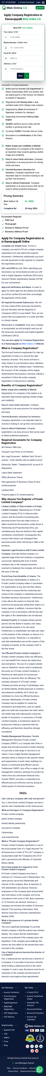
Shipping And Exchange (29, 1071)
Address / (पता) (10, 64)
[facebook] (32, 1046)
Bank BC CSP (9, 1030)
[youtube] (36, 1051)
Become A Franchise (35, 1013)
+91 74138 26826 (9, 2)
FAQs (9, 1068)
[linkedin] (41, 1046)
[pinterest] (32, 1051)
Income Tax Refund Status (35, 997)
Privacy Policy (13, 1071)
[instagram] (27, 1046)
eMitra (6, 1038)
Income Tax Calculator (31, 1018)
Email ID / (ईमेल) (10, 53)
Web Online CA (29, 344)
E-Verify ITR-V (32, 992)
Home (41, 8)
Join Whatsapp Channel (24, 1063)
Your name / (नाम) (11, 32)
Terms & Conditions (20, 1068)
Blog (6, 1045)
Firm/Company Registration (10, 997)
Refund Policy (34, 1068)
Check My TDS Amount (33, 1004)
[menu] (43, 2)
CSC (6, 1034)
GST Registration (11, 1013)
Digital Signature (10, 1003)
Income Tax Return (11, 992)
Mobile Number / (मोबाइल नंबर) (16, 43)
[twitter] (36, 1046)
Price (6, 1041)
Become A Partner (34, 1009)
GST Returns (9, 1017)
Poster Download (27, 2)
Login (38, 2)
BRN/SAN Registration (9, 1008)
